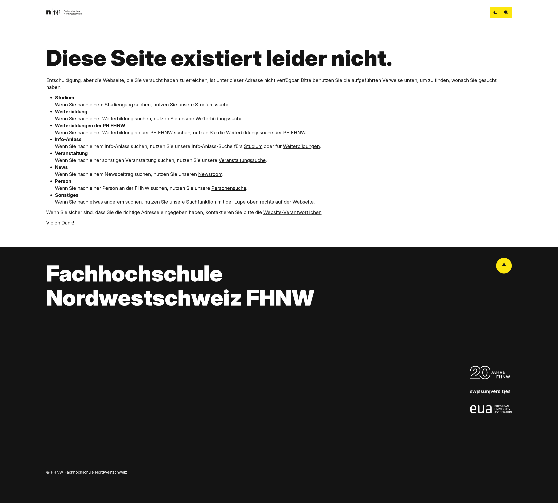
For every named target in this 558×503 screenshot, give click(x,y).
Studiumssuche (212, 104)
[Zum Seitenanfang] (504, 266)
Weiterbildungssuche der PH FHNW (265, 132)
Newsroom (210, 174)
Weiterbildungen (301, 146)
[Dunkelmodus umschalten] (495, 12)
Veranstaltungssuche (242, 160)
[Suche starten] (506, 12)
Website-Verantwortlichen (292, 212)
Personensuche (228, 188)
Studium (253, 146)
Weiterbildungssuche (219, 118)
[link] (64, 12)
